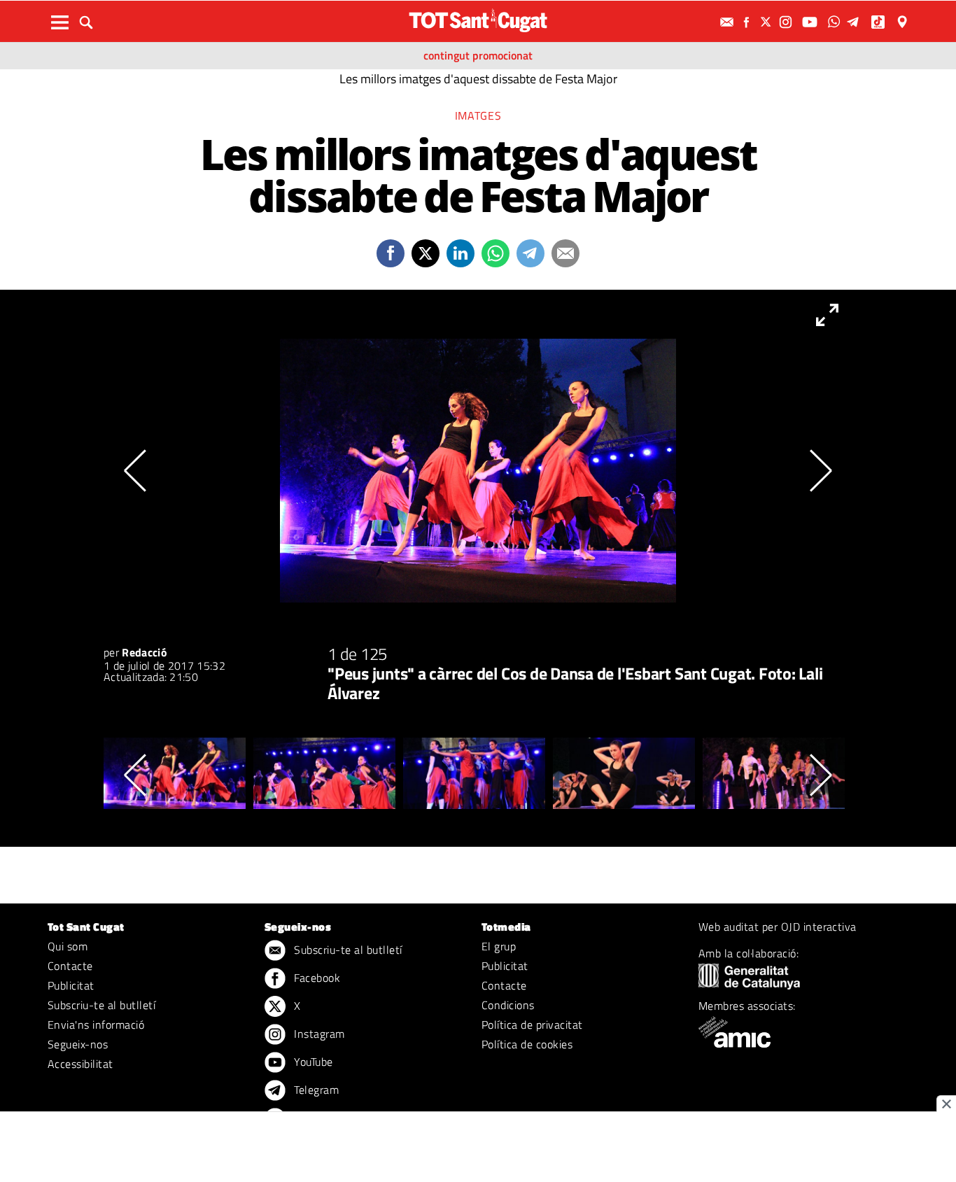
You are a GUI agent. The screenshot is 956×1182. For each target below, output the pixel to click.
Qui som (67, 946)
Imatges (478, 115)
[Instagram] (787, 22)
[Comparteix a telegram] (530, 253)
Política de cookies (526, 1044)
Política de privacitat (532, 1024)
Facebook (315, 977)
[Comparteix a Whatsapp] (495, 253)
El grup (498, 946)
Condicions (508, 1005)
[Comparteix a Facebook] (391, 253)
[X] (767, 22)
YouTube (312, 1061)
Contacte (70, 965)
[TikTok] (879, 22)
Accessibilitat (80, 1063)
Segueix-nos (78, 1044)
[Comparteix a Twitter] (426, 253)
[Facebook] (748, 22)
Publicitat (71, 985)
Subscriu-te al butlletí (101, 1005)
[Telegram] (855, 22)
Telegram (315, 1089)
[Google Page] (903, 22)
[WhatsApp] (835, 22)
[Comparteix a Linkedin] (461, 253)
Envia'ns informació (96, 1024)
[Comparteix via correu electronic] (565, 253)
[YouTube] (811, 22)
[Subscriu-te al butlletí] (728, 22)
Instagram (318, 1033)
